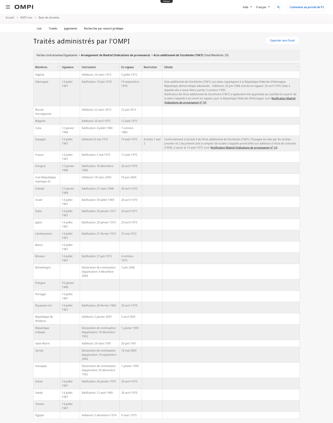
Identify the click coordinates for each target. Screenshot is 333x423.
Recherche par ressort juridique (103, 28)
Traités (53, 28)
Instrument (89, 67)
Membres (41, 67)
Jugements (70, 28)
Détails (168, 67)
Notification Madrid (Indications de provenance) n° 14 (244, 147)
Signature (68, 67)
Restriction (150, 67)
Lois (39, 28)
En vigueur (127, 67)
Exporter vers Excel (282, 40)
